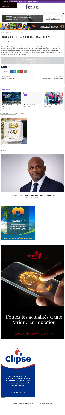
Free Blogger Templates (46, 405)
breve (7, 32)
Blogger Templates (24, 405)
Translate (27, 113)
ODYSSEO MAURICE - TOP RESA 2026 (10, 105)
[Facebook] (11, 71)
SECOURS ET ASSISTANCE (30, 104)
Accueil (3, 32)
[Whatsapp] (18, 71)
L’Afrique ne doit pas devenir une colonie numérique (32, 195)
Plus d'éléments (60, 89)
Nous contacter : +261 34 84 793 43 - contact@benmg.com (35, 403)
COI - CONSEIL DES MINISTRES (52, 104)
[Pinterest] (21, 71)
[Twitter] (14, 71)
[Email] (25, 71)
